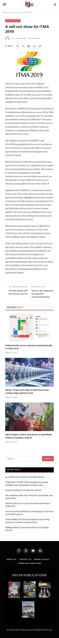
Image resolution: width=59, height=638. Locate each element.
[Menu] (4, 4)
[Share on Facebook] (17, 45)
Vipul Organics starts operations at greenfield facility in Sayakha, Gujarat (28, 436)
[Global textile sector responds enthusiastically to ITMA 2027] (29, 327)
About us (11, 559)
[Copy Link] (39, 45)
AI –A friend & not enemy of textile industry (24, 477)
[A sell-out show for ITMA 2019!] (29, 76)
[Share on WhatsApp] (34, 45)
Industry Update (12, 21)
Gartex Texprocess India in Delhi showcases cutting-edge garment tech (27, 391)
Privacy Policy (42, 559)
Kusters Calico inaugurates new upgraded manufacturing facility (42, 294)
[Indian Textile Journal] (29, 4)
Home (5, 12)
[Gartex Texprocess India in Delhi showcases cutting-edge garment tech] (29, 372)
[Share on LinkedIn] (28, 45)
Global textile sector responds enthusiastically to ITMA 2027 (28, 347)
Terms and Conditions (29, 563)
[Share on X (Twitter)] (23, 45)
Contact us (25, 559)
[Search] (54, 4)
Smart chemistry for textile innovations (23, 490)
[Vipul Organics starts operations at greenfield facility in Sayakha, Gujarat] (29, 417)
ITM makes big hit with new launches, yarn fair (18, 292)
